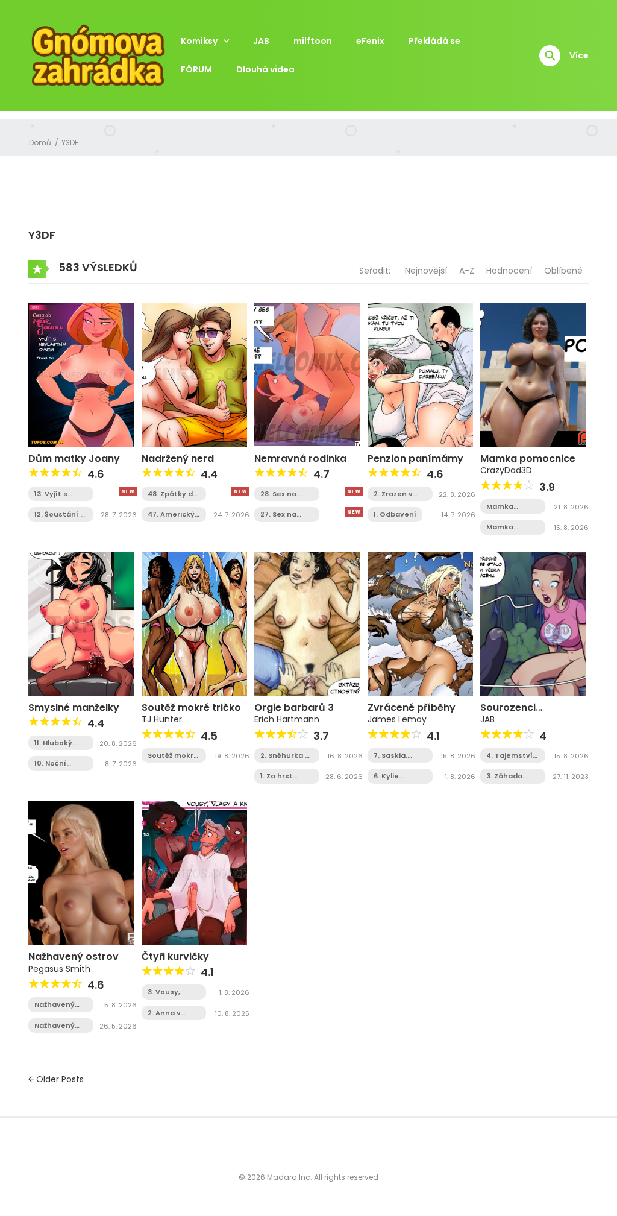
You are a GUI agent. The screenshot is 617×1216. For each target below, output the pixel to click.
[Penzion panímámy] (420, 374)
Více (579, 55)
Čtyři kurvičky (175, 956)
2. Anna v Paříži (164, 1013)
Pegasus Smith (59, 969)
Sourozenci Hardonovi (508, 713)
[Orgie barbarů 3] (307, 623)
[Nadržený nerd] (194, 374)
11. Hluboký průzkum (53, 743)
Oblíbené (563, 271)
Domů (40, 142)
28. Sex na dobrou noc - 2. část (284, 494)
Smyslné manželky (73, 707)
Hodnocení (509, 271)
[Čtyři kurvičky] (194, 872)
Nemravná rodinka (300, 458)
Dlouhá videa (265, 69)
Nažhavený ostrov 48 (54, 1026)
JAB (261, 41)
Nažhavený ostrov (73, 956)
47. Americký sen (171, 514)
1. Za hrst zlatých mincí (285, 776)
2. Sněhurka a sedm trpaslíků (285, 756)
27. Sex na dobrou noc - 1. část (284, 514)
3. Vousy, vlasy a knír (169, 992)
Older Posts (59, 1079)
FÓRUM (196, 69)
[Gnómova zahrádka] (98, 55)
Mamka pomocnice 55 (512, 527)
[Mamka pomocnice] (533, 374)
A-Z (466, 271)
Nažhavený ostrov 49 (54, 1005)
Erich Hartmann (286, 719)
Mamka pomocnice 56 (512, 507)
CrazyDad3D (506, 470)
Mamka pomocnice (527, 458)
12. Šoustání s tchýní (59, 514)
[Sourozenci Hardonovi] (533, 623)
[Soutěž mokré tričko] (194, 623)
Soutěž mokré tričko (191, 707)
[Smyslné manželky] (81, 623)
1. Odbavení (395, 514)
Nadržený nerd (178, 458)
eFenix (370, 41)
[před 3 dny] (354, 491)
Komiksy (199, 41)
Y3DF (69, 142)
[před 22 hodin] (128, 491)
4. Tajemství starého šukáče (509, 756)
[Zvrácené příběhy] (420, 623)
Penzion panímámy (415, 458)
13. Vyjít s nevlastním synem (55, 494)
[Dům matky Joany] (81, 374)
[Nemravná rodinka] (307, 374)
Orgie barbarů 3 (294, 707)
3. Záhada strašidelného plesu (512, 776)
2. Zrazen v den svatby (395, 494)
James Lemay (397, 719)
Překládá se (434, 41)
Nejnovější (426, 271)
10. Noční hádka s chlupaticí (53, 763)
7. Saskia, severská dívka (391, 756)
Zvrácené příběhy (412, 707)
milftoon (312, 41)
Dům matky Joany (74, 458)
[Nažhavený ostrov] (81, 872)
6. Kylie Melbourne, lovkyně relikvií (394, 776)
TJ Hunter (162, 719)
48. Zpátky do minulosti (173, 494)
